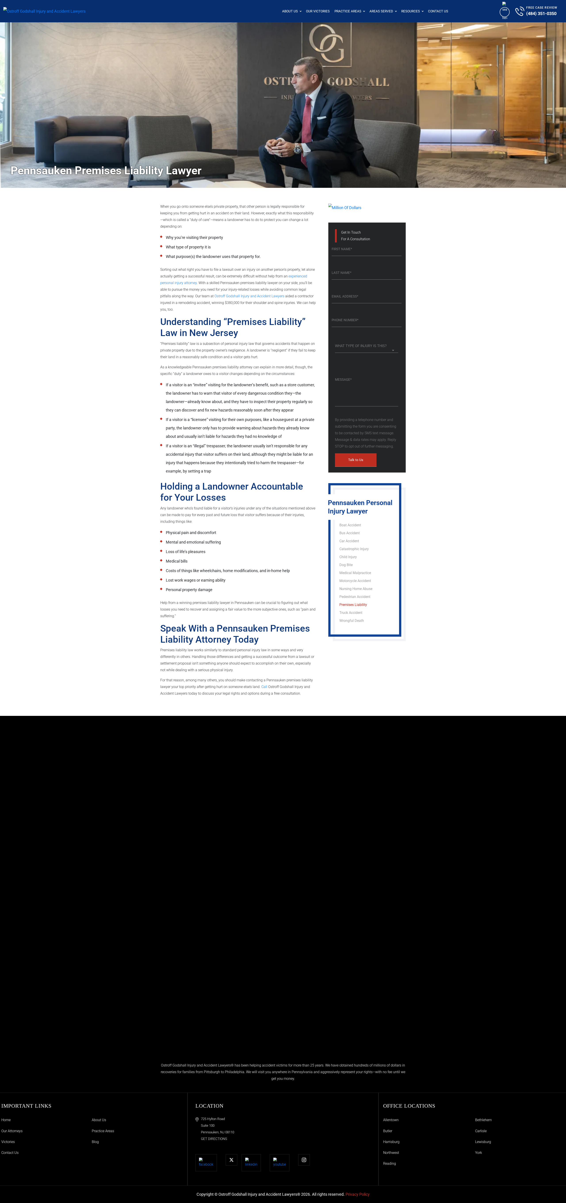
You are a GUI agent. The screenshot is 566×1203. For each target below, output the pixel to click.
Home (6, 1120)
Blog (95, 1142)
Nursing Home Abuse (355, 589)
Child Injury (348, 557)
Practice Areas (348, 11)
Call (264, 687)
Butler (387, 1131)
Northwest (391, 1153)
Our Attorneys (12, 1131)
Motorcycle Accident (355, 581)
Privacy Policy (358, 1194)
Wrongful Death (351, 621)
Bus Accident (349, 533)
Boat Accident (350, 525)
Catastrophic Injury (354, 549)
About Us (290, 11)
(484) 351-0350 (541, 13)
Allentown (391, 1120)
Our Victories (318, 11)
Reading (389, 1163)
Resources (410, 11)
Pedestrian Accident (354, 597)
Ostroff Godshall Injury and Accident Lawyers (249, 296)
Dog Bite (346, 565)
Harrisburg (391, 1142)
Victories (8, 1142)
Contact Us (438, 11)
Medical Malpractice (355, 573)
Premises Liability (353, 605)
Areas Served (381, 11)
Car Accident (349, 541)
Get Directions (214, 1139)
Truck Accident (350, 613)
